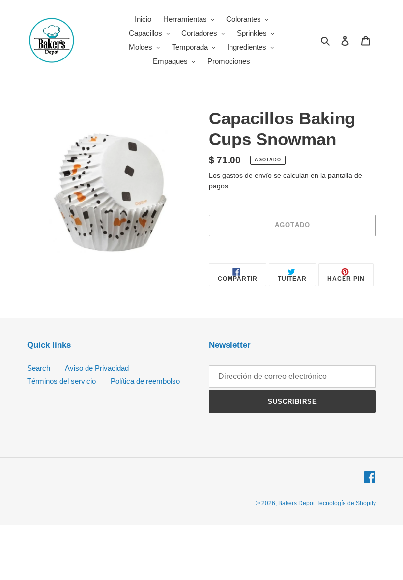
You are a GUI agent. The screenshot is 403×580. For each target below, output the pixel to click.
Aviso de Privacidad (97, 368)
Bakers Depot (296, 503)
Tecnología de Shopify (346, 503)
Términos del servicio (61, 381)
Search (38, 368)
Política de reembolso (145, 381)
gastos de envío (247, 175)
